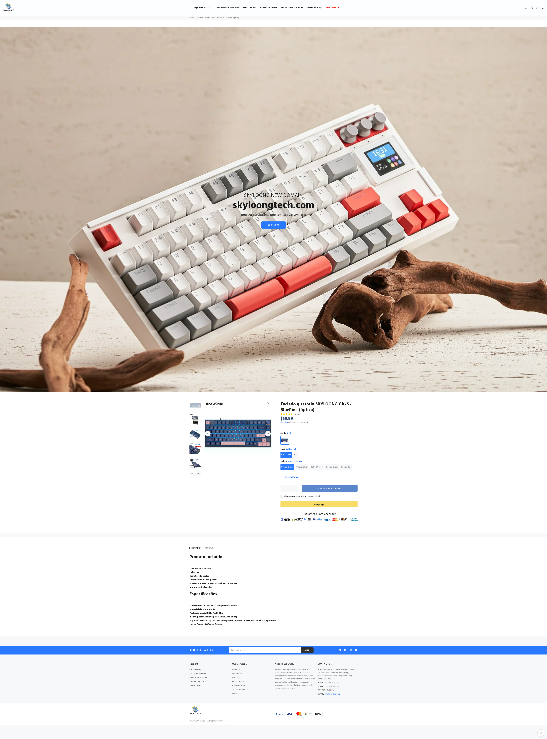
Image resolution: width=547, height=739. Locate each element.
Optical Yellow (317, 467)
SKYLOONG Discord (240, 689)
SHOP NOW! (273, 225)
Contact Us (237, 673)
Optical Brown (287, 467)
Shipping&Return (291, 477)
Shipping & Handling (197, 673)
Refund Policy (195, 669)
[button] (286, 414)
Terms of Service (196, 681)
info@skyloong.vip (332, 694)
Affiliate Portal (238, 685)
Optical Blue (346, 467)
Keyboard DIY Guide (198, 677)
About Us (236, 669)
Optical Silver (302, 467)
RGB (296, 455)
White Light (286, 455)
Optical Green (332, 467)
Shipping (284, 422)
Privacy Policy (238, 681)
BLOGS (235, 693)
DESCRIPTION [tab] (195, 548)
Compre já (319, 504)
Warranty (236, 677)
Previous (208, 433)
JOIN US (307, 650)
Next (268, 433)
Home (191, 17)
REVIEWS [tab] (209, 548)
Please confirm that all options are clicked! (302, 496)
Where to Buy (195, 685)
